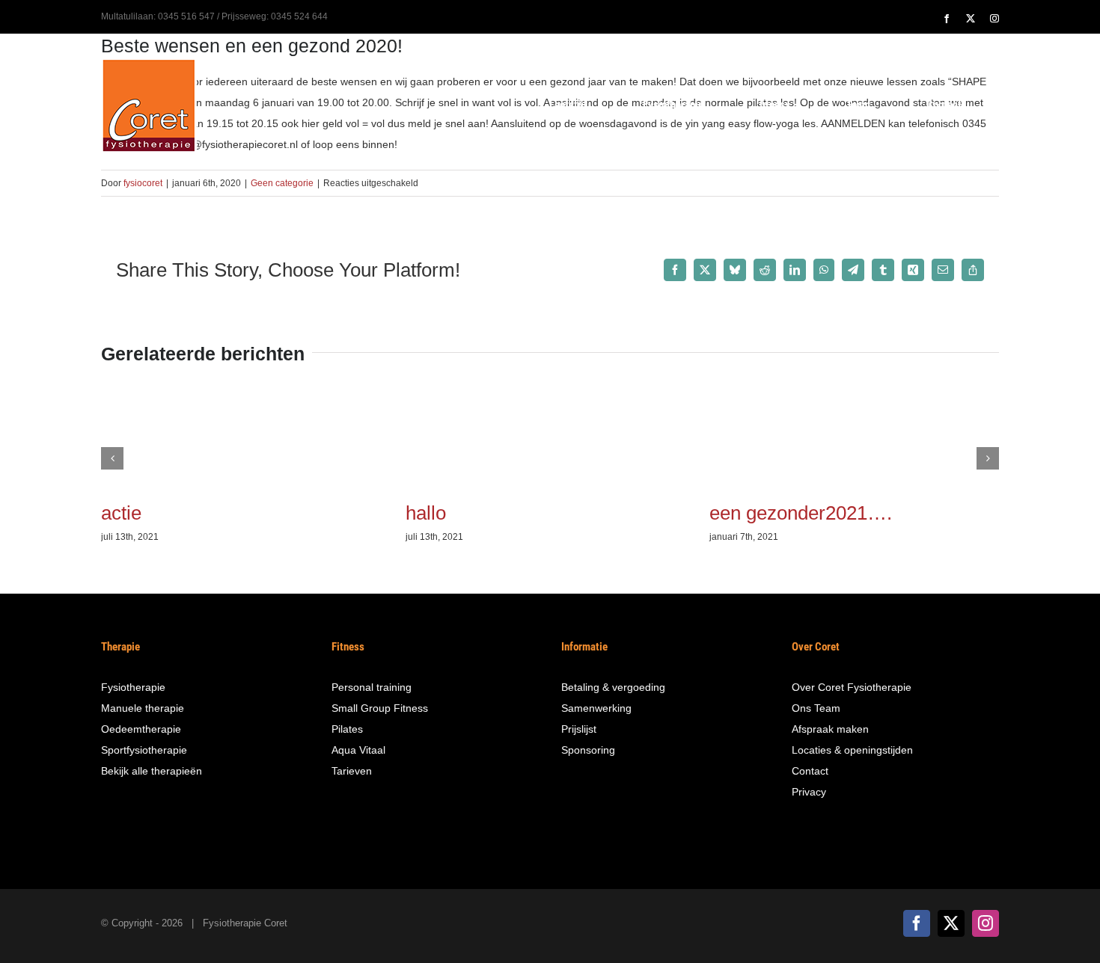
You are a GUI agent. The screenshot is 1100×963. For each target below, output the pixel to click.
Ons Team (816, 708)
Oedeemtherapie (141, 729)
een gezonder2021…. (800, 513)
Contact (810, 771)
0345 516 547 (186, 16)
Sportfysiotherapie (144, 750)
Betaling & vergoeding (613, 687)
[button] (112, 458)
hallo (426, 513)
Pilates (347, 729)
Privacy (809, 792)
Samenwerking (596, 708)
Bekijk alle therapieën (151, 771)
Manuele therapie (142, 708)
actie (121, 513)
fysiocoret (142, 183)
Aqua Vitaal (358, 750)
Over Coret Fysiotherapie (851, 687)
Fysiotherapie (133, 687)
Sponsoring (588, 750)
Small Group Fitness (379, 708)
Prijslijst (578, 729)
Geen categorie (282, 183)
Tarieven (351, 771)
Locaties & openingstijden (852, 750)
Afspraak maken (830, 729)
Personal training (371, 687)
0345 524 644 (299, 16)
